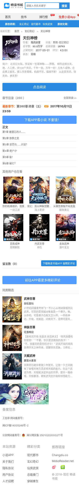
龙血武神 (64, 243)
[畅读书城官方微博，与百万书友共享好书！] (54, 467)
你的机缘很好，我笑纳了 (15, 206)
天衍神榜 (45, 31)
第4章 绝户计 (9, 150)
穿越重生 (32, 481)
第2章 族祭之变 (10, 138)
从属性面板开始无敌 (64, 206)
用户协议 (8, 474)
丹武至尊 (39, 243)
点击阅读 (39, 87)
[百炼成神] (14, 227)
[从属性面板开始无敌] (64, 190)
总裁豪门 (32, 474)
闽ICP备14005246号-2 (15, 425)
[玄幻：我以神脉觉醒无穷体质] (39, 190)
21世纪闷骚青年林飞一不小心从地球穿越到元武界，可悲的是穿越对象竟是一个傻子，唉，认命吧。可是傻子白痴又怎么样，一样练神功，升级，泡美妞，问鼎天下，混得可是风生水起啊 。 (48, 315)
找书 (24, 17)
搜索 (64, 6)
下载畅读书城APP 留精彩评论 (59, 263)
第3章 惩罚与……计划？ (15, 144)
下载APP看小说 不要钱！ (42, 120)
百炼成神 (15, 243)
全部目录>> (70, 97)
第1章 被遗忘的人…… (13, 131)
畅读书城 (13, 5)
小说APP (8, 455)
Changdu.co (60, 455)
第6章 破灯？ (9, 163)
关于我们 (8, 461)
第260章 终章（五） (30, 106)
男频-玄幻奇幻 (61, 42)
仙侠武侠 (47, 24)
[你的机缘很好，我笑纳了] (14, 190)
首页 (8, 17)
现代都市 (36, 24)
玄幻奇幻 (24, 24)
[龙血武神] (64, 227)
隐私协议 (8, 468)
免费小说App (67, 17)
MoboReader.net (63, 461)
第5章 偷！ (8, 157)
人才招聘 (8, 481)
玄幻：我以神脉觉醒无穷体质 (43, 206)
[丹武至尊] (39, 227)
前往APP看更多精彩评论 (42, 280)
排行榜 (43, 17)
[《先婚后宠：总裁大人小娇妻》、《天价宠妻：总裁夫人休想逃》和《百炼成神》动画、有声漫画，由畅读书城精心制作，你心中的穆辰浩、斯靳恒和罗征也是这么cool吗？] (63, 467)
